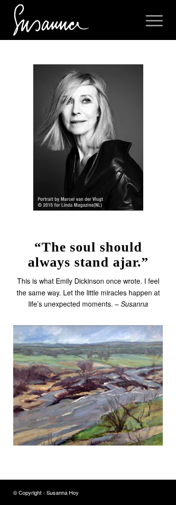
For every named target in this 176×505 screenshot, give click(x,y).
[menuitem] (126, 19)
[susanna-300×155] (73, 19)
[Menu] (149, 19)
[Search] (126, 19)
